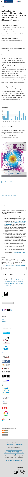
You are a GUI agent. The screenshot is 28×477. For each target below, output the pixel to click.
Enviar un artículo (7, 303)
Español (4, 321)
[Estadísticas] (6, 296)
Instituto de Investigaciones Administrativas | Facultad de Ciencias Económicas (14, 453)
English (4, 319)
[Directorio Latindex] (2, 385)
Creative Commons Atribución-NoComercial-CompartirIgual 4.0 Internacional (15, 223)
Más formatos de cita (7, 268)
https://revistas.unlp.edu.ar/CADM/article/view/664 (13, 265)
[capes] (6, 394)
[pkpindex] (6, 372)
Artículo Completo (8, 181)
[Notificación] (2, 296)
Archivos (8, 5)
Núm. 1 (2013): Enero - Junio (18, 5)
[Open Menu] (1, 1)
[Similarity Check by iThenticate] (6, 422)
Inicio (2, 5)
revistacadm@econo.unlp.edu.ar (14, 460)
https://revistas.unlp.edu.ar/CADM (14, 444)
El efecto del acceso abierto (19, 252)
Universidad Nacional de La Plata (14, 450)
